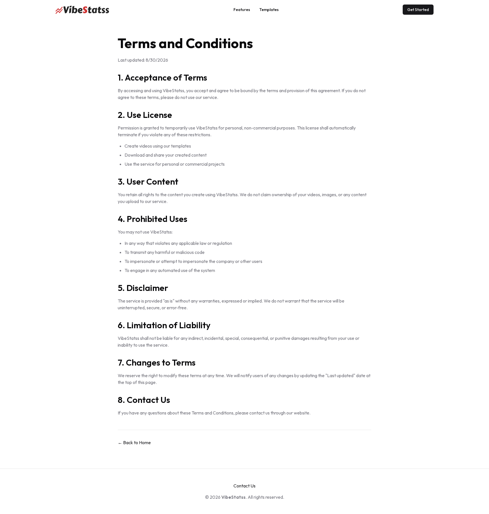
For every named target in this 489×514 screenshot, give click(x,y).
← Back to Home (134, 442)
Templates (269, 9)
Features (241, 9)
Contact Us (244, 486)
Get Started (418, 9)
